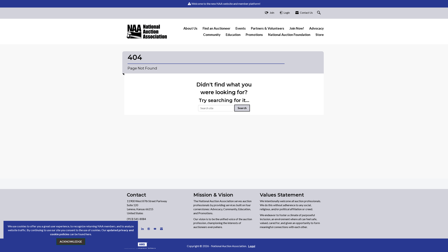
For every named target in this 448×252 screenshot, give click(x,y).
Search (242, 108)
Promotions (254, 35)
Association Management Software (140, 248)
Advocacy (316, 28)
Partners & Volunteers (267, 28)
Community (211, 35)
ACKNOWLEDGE (71, 241)
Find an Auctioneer (216, 28)
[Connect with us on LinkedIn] (142, 229)
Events (241, 28)
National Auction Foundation (289, 35)
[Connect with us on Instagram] (149, 229)
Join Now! (296, 28)
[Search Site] (319, 13)
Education (233, 35)
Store (320, 35)
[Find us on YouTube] (155, 229)
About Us (190, 28)
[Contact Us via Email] (161, 229)
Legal (251, 246)
